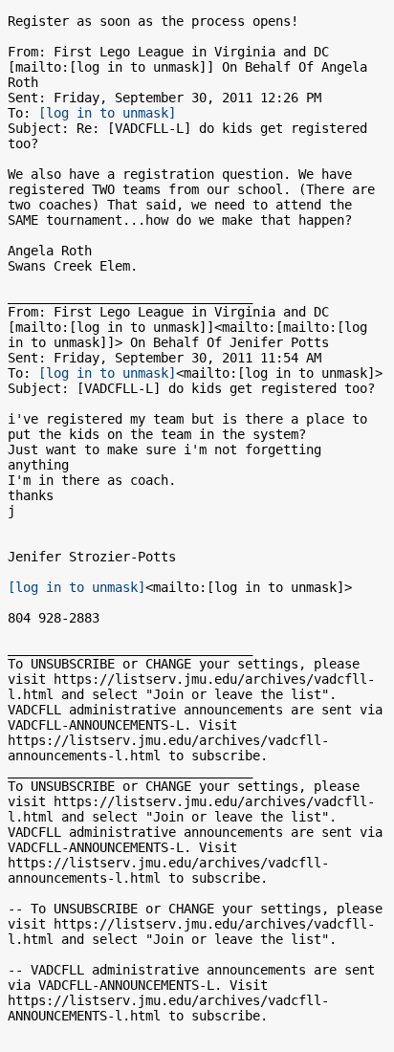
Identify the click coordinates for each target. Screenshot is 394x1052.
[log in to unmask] (107, 113)
